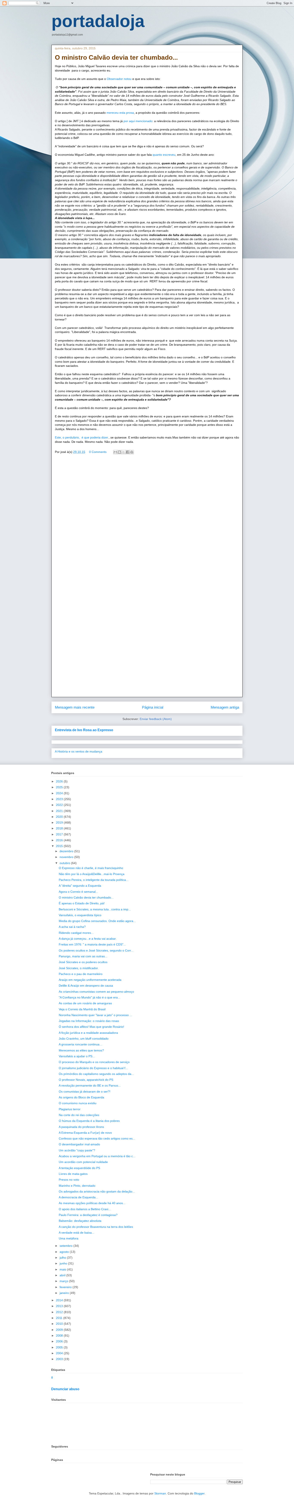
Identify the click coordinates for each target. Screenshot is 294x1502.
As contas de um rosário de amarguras (85, 1003)
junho (64, 1263)
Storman (160, 1493)
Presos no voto (69, 1179)
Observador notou (119, 79)
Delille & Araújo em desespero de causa (86, 985)
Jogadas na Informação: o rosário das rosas (89, 1021)
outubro (65, 863)
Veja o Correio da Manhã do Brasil (82, 1009)
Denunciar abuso (65, 1389)
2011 (59, 1318)
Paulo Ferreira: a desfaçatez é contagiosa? (88, 1215)
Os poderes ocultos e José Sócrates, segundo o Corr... (96, 950)
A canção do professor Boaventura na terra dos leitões (96, 1226)
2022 (60, 805)
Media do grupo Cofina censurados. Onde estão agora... (97, 921)
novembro (67, 857)
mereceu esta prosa (120, 112)
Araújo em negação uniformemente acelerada (90, 979)
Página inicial (152, 707)
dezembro (67, 851)
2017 (60, 834)
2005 (60, 1347)
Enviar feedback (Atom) (156, 719)
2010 (60, 1323)
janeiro (65, 1293)
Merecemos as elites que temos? (81, 1050)
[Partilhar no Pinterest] (132, 452)
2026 (60, 781)
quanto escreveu (163, 154)
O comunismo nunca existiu (77, 1103)
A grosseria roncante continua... (80, 1044)
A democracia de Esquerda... (78, 1197)
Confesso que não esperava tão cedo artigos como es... (97, 1138)
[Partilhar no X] (123, 452)
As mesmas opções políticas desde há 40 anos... (92, 1203)
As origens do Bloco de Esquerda (81, 1097)
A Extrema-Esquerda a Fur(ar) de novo (85, 1132)
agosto (65, 1251)
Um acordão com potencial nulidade (83, 1162)
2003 (60, 1359)
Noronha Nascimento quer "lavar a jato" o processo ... (95, 1015)
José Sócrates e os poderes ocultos (83, 962)
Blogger (199, 1493)
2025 (60, 787)
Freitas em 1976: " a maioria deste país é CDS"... (92, 944)
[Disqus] (147, 520)
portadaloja (98, 21)
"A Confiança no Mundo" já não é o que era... (89, 997)
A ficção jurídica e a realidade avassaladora (88, 1032)
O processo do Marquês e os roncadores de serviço (94, 1062)
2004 (60, 1353)
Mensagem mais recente (74, 707)
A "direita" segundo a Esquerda (80, 885)
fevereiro (66, 1287)
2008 (60, 1335)
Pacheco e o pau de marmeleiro (80, 974)
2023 (60, 799)
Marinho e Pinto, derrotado (77, 1185)
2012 (60, 1312)
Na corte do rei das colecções (79, 1115)
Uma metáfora (68, 1238)
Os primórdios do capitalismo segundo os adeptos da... (96, 1074)
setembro (66, 1245)
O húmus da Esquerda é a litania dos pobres (89, 1121)
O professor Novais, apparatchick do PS (86, 1079)
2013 (60, 1306)
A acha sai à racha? (72, 926)
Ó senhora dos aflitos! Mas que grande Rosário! (91, 1026)
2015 (60, 846)
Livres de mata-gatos (73, 1173)
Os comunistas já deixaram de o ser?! (84, 1091)
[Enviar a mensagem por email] (115, 452)
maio (63, 1269)
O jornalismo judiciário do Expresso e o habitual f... (93, 1068)
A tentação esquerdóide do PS (79, 1168)
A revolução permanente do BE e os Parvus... (90, 1085)
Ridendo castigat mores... (76, 932)
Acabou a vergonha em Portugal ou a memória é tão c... (97, 1156)
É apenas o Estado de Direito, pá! (82, 903)
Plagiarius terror (69, 1109)
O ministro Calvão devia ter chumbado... (86, 897)
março (64, 1281)
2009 (60, 1329)
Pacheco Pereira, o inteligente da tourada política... (93, 880)
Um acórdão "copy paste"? (77, 1150)
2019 (60, 822)
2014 (60, 1300)
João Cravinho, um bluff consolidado (83, 1038)
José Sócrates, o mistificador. (79, 968)
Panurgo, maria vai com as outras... (83, 956)
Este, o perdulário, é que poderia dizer (81, 437)
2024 (60, 793)
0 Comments (98, 452)
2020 (60, 816)
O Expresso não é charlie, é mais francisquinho (91, 868)
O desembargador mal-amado (79, 1144)
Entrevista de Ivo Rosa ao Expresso (84, 730)
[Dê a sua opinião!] (119, 452)
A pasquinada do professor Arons (81, 1127)
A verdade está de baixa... (76, 1232)
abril (63, 1275)
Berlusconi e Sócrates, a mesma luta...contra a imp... (95, 909)
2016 (60, 840)
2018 (60, 828)
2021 (60, 811)
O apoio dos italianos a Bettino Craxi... (85, 1209)
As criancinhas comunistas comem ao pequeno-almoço (96, 991)
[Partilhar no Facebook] (127, 452)
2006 (60, 1341)
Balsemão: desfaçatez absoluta (80, 1220)
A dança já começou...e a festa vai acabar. (87, 938)
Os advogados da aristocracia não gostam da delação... (97, 1191)
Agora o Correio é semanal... (78, 891)
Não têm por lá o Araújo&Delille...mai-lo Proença (91, 874)
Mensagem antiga (225, 707)
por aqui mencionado (138, 121)
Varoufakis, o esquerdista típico (80, 915)
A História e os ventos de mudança (78, 751)
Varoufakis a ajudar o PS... (77, 1056)
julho (63, 1257)
